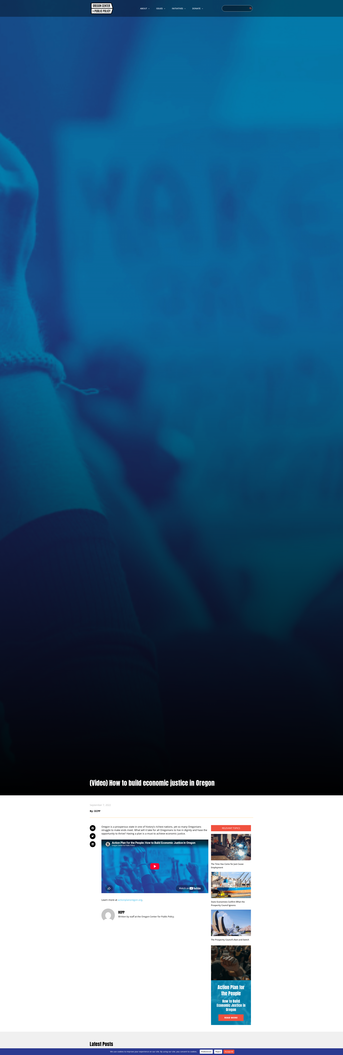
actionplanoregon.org (130, 899)
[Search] (250, 8)
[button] (148, 8)
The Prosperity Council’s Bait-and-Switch (230, 939)
